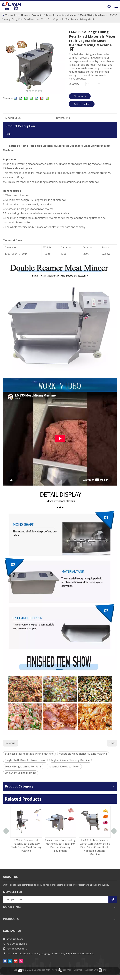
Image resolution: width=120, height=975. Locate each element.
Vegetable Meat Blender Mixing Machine (83, 753)
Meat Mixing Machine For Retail (23, 766)
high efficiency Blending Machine (70, 760)
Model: (9, 118)
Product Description (20, 126)
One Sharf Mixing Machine (20, 772)
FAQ (8, 134)
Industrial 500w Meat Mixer (64, 766)
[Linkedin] (10, 960)
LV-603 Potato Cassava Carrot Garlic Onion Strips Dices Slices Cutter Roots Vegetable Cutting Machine (94, 847)
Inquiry (82, 96)
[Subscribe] (112, 899)
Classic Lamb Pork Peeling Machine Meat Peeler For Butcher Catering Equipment (60, 845)
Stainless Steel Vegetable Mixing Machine (29, 753)
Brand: (60, 118)
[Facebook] (5, 960)
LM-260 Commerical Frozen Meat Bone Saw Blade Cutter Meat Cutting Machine (25, 845)
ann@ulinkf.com (15, 938)
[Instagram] (21, 960)
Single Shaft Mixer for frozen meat (25, 760)
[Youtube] (16, 960)
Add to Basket (82, 104)
